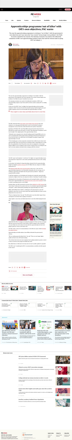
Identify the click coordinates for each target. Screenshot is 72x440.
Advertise (58, 436)
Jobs (12, 20)
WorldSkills (47, 20)
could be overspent (21, 164)
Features (26, 20)
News (6, 20)
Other (54, 20)
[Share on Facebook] (40, 83)
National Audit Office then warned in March (20, 168)
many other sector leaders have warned (29, 123)
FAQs (49, 437)
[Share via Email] (48, 83)
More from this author (16, 45)
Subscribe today (67, 435)
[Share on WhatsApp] (38, 83)
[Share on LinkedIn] (45, 83)
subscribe (68, 9)
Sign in (60, 9)
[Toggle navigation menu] (2, 9)
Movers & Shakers (36, 20)
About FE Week (59, 435)
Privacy (49, 436)
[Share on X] (43, 83)
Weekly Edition (63, 20)
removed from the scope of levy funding (33, 180)
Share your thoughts (27, 275)
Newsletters (66, 436)
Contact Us (50, 435)
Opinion (19, 20)
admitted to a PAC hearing (38, 184)
